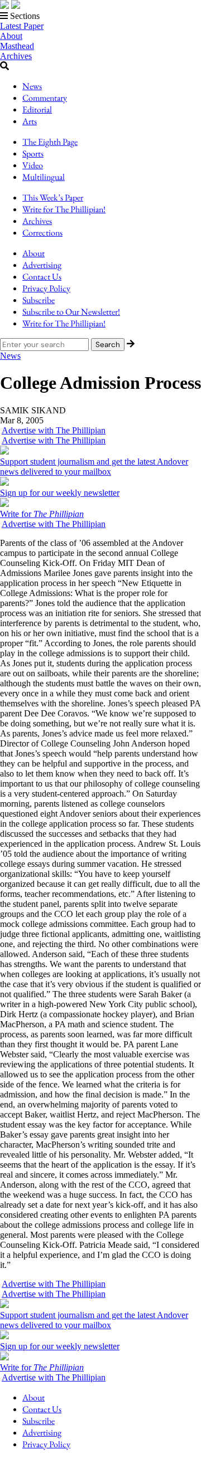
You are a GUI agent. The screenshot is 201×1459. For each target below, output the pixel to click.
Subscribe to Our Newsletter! (71, 312)
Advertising (41, 265)
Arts (29, 121)
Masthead (17, 46)
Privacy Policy (46, 288)
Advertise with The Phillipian (54, 430)
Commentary (44, 98)
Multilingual (43, 177)
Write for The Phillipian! (64, 209)
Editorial (37, 109)
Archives (16, 56)
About (11, 36)
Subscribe (38, 300)
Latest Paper (22, 26)
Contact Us (41, 276)
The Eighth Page (50, 142)
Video (32, 165)
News (32, 86)
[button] (100, 16)
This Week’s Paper (52, 197)
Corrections (42, 232)
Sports (33, 153)
